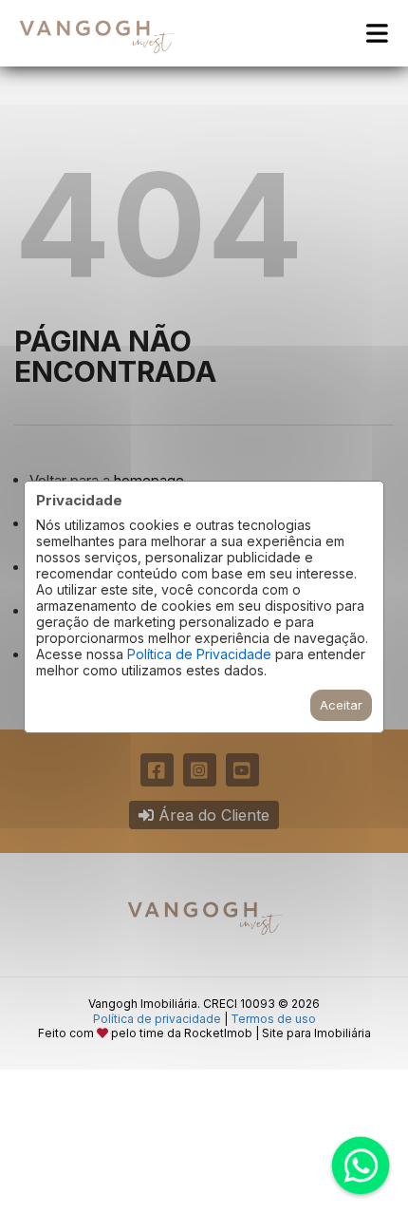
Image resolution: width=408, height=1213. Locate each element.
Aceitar (341, 704)
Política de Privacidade (199, 654)
